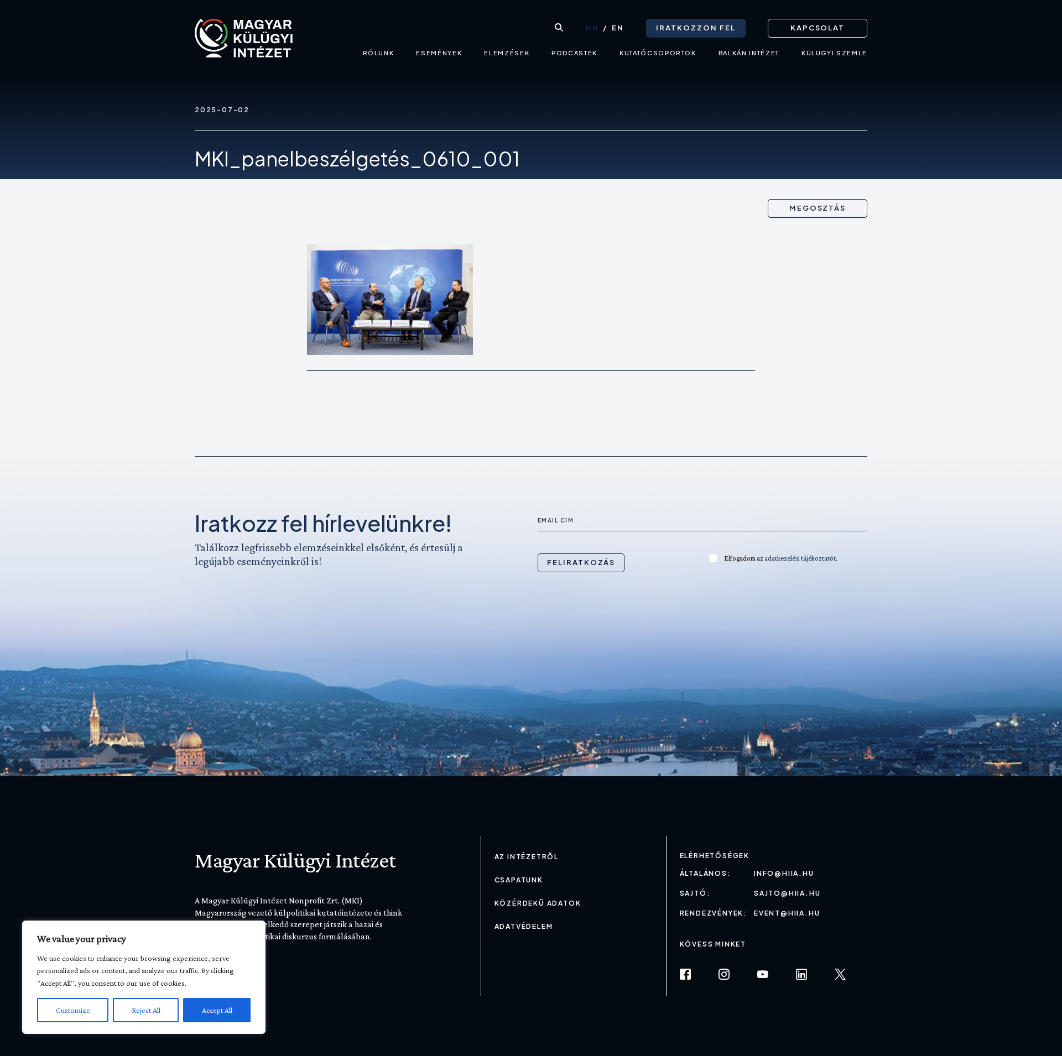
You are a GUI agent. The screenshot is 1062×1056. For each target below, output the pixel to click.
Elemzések (506, 52)
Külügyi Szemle (834, 52)
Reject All (146, 1010)
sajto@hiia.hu (787, 893)
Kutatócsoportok (658, 52)
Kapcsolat (817, 27)
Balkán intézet (749, 52)
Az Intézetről (526, 857)
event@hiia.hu (787, 913)
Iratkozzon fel (695, 27)
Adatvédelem (523, 926)
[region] (144, 977)
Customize (73, 1010)
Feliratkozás (581, 562)
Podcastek (574, 52)
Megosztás (817, 207)
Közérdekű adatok (537, 903)
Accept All (217, 1010)
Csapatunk (518, 880)
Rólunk (378, 52)
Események (439, 52)
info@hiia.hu (784, 873)
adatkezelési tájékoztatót (800, 558)
